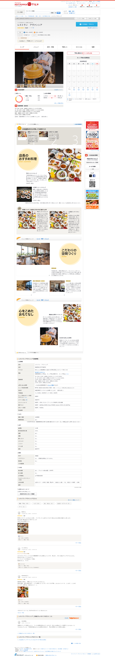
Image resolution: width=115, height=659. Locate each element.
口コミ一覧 (21, 612)
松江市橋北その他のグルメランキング (53, 651)
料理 (42, 238)
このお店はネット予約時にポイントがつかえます (30, 41)
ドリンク (46, 238)
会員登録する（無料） (72, 6)
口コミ (79, 47)
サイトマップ (74, 653)
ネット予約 (51, 385)
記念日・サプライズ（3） (63, 503)
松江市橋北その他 (46, 16)
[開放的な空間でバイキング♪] (72, 313)
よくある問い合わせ (71, 3)
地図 (93, 47)
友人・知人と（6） (48, 503)
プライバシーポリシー (82, 653)
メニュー (36, 47)
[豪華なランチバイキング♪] (22, 135)
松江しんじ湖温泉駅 (24, 650)
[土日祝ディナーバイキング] (24, 194)
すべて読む (78, 542)
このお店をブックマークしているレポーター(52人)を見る (32, 639)
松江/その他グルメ (53, 648)
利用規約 (89, 653)
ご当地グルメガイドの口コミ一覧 (26, 633)
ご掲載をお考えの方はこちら (51, 655)
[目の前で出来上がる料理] (49, 336)
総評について (59, 89)
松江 (73, 11)
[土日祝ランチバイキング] (58, 220)
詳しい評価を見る (59, 103)
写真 (64, 47)
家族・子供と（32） (24, 503)
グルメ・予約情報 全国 (29, 16)
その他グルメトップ (44, 648)
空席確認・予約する (88, 24)
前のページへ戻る (19, 16)
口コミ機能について (74, 500)
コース (38, 238)
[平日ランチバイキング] (64, 165)
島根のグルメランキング (28, 651)
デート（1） (22, 506)
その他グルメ (72, 13)
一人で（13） (36, 503)
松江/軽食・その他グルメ (63, 648)
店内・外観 (50, 47)
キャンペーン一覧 (95, 150)
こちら (67, 374)
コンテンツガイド (81, 3)
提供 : (67, 618)
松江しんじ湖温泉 (96, 1)
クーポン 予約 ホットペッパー (94, 3)
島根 (70, 11)
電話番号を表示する (92, 28)
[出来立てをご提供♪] (43, 135)
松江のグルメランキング (39, 651)
